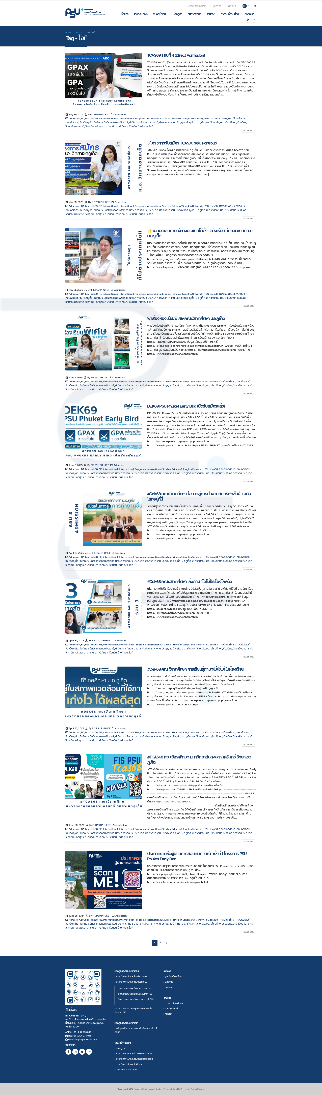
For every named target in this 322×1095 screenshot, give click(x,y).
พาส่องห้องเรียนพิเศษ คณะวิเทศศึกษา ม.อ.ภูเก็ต (186, 318)
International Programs (132, 118)
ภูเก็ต (192, 122)
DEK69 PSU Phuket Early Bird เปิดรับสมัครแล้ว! (186, 406)
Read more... (249, 131)
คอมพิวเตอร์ (71, 122)
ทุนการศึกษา (194, 14)
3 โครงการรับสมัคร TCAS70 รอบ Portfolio (182, 143)
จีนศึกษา (98, 122)
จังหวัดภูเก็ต (86, 122)
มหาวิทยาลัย (212, 122)
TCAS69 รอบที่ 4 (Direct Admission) (176, 55)
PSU (206, 118)
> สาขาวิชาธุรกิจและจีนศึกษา (128, 1064)
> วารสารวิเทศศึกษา (173, 1003)
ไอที (151, 126)
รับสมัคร (241, 122)
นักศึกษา (231, 6)
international (110, 118)
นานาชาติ (153, 122)
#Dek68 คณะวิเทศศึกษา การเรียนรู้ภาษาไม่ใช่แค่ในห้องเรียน (195, 669)
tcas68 (214, 118)
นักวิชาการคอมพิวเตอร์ (116, 122)
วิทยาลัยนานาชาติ (74, 126)
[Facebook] (241, 19)
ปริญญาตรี (182, 122)
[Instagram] (253, 19)
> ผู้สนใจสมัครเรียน (172, 976)
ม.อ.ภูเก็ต (200, 122)
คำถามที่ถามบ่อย (230, 14)
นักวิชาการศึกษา (138, 122)
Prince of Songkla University (187, 118)
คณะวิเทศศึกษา (236, 118)
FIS (100, 118)
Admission (120, 114)
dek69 (94, 118)
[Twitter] (247, 19)
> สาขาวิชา (131, 976)
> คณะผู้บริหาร (121, 1048)
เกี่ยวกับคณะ (141, 14)
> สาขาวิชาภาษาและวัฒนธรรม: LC (131, 981)
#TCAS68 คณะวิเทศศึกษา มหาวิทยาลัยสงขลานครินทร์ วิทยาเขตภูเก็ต (199, 759)
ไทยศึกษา (143, 126)
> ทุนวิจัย (168, 1014)
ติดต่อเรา (249, 14)
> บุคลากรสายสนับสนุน (126, 1069)
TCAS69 (223, 118)
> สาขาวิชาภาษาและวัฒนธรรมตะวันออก (134, 1058)
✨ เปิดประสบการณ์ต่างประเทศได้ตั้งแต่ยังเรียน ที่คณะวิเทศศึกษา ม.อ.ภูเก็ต (200, 233)
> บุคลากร (168, 981)
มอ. (222, 122)
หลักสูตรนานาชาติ (104, 126)
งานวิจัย (210, 14)
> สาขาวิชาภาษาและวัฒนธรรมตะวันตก (133, 1053)
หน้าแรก (124, 14)
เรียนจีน (133, 126)
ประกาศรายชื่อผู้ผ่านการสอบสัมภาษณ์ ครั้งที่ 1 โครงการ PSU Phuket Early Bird (197, 856)
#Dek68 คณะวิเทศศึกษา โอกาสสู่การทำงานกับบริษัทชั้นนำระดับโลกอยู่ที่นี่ (199, 496)
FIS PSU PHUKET (100, 114)
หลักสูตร (177, 14)
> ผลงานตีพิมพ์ (171, 1008)
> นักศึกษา (168, 987)
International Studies (159, 118)
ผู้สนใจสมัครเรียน (198, 6)
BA (82, 118)
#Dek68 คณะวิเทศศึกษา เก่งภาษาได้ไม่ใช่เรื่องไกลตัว (189, 581)
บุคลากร (216, 6)
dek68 (94, 381)
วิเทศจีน (89, 126)
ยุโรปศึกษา (230, 122)
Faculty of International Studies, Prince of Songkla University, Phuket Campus (169, 1088)
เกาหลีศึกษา (121, 126)
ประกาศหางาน (167, 122)
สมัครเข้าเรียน (160, 14)
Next (166, 943)
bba (87, 118)
